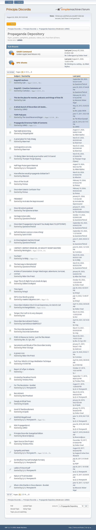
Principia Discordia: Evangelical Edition (28, 433)
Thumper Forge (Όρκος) (31, 159)
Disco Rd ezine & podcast (23, 208)
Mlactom (25, 176)
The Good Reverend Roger (32, 117)
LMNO (67, 29)
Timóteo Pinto (27, 380)
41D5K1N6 (26, 364)
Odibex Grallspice (29, 283)
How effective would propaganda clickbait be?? (32, 173)
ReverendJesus (28, 436)
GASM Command (24, 51)
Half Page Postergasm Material (26, 165)
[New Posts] (11, 53)
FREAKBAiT (18, 199)
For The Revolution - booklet (25, 385)
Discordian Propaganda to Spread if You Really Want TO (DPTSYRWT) (40, 224)
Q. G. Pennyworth (29, 168)
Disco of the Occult (21, 181)
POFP (76, 464)
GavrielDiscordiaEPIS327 (31, 324)
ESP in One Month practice (24, 297)
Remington (26, 250)
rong (76, 325)
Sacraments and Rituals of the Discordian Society (32, 345)
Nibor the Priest (28, 276)
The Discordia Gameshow (23, 329)
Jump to (55, 506)
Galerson (78, 349)
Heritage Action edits (22, 216)
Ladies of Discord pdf (22, 468)
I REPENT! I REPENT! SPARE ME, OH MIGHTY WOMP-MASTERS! (37, 248)
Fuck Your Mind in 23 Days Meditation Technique (32, 361)
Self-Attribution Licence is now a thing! (28, 232)
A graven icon (19, 353)
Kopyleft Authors (21, 80)
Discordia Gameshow (30, 332)
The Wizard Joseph (81, 119)
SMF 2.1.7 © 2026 (10, 527)
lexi (23, 316)
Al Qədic (25, 404)
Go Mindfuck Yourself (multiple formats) (29, 460)
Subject (17, 76)
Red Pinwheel (27, 396)
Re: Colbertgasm (70, 55)
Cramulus (26, 91)
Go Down (10, 72)
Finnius (25, 184)
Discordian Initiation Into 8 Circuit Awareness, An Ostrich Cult (37, 305)
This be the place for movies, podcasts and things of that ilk (38, 98)
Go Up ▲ (88, 527)
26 (56, 117)
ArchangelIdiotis (28, 307)
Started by (26, 76)
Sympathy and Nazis (21, 450)
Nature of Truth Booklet (23, 476)
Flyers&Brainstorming (22, 131)
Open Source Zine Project (24, 441)
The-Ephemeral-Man (30, 210)
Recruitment (19, 393)
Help (70, 527)
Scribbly (25, 258)
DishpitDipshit (27, 133)
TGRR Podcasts (20, 115)
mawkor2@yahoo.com (31, 299)
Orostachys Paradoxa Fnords (25, 377)
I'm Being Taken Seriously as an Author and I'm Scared (35, 156)
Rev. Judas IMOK (80, 111)
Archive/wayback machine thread (27, 240)
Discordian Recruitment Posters (26, 321)
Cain (24, 83)
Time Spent (18, 289)
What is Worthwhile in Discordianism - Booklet (31, 485)
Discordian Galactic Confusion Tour (27, 189)
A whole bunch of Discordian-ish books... (30, 107)
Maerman (26, 141)
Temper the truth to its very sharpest (28, 313)
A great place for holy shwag (25, 139)
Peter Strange (27, 348)
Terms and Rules (78, 527)
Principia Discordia (18, 9)
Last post (76, 76)
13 (39, 83)
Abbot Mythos (79, 135)
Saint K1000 (27, 235)
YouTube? (17, 256)
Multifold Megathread (22, 417)
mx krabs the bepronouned (33, 201)
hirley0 (25, 291)
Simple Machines (21, 527)
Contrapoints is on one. (23, 147)
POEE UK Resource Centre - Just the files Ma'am (32, 337)
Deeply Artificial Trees (22, 401)
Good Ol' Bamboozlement (24, 409)
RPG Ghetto (21, 62)
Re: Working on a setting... (73, 64)
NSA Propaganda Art (22, 425)
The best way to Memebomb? (25, 264)
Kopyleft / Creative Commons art (27, 88)
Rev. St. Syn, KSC (28, 340)
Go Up (9, 494)
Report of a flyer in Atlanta (24, 369)
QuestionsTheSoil (81, 84)
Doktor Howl (82, 55)
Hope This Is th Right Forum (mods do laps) (30, 281)
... (30, 72)
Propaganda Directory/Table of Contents (30, 123)
